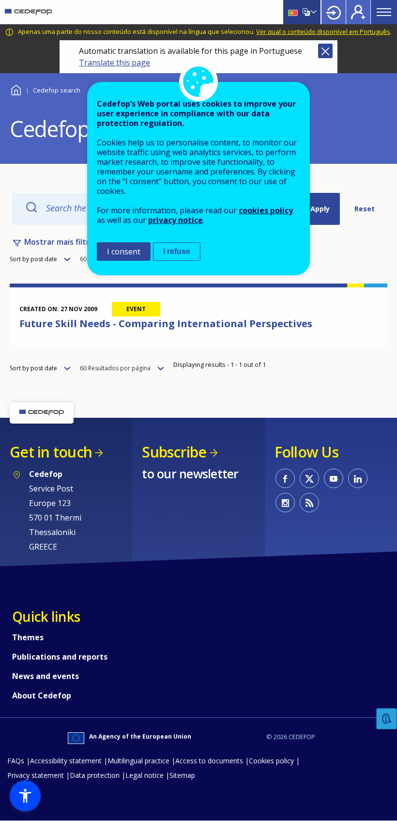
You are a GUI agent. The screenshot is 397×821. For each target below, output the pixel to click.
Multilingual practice (138, 760)
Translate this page (114, 62)
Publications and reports (59, 656)
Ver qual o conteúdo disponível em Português (323, 31)
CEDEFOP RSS (309, 502)
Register (358, 12)
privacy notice (175, 220)
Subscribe (174, 452)
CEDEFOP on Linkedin (357, 478)
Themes (28, 637)
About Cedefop (41, 695)
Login (333, 12)
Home (16, 89)
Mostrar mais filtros (61, 242)
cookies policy (266, 210)
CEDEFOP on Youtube (333, 478)
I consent (123, 251)
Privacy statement (35, 775)
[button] (25, 795)
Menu (384, 12)
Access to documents (209, 760)
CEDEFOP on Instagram (285, 502)
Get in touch (51, 452)
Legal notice (144, 775)
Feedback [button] (387, 719)
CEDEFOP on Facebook (285, 478)
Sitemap (182, 775)
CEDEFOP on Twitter (309, 478)
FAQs (15, 760)
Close (325, 51)
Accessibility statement (66, 760)
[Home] (28, 12)
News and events (45, 676)
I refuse (176, 251)
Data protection (95, 775)
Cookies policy (271, 760)
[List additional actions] (313, 12)
